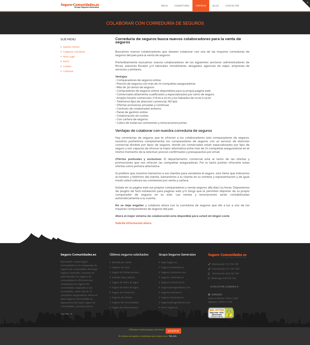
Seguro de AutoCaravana (124, 307)
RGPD (65, 61)
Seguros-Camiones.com (173, 272)
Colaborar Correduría (73, 51)
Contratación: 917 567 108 (224, 268)
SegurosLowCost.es (171, 292)
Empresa (201, 5)
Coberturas (181, 5)
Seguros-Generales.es (172, 277)
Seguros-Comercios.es (172, 282)
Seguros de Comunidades (125, 302)
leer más (65, 313)
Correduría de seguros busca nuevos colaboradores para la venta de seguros (178, 40)
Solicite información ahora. (133, 223)
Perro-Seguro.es (169, 307)
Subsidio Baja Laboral (123, 277)
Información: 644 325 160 (224, 273)
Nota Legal (68, 56)
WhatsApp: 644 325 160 (223, 278)
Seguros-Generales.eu (172, 267)
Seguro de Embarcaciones (125, 272)
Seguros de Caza (120, 267)
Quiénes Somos (71, 46)
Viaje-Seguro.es (168, 262)
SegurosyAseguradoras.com (175, 287)
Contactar (232, 5)
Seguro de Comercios (122, 292)
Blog (215, 5)
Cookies (66, 66)
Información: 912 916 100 (224, 264)
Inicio (164, 5)
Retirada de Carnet (121, 262)
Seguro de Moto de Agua (124, 282)
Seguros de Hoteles (121, 297)
